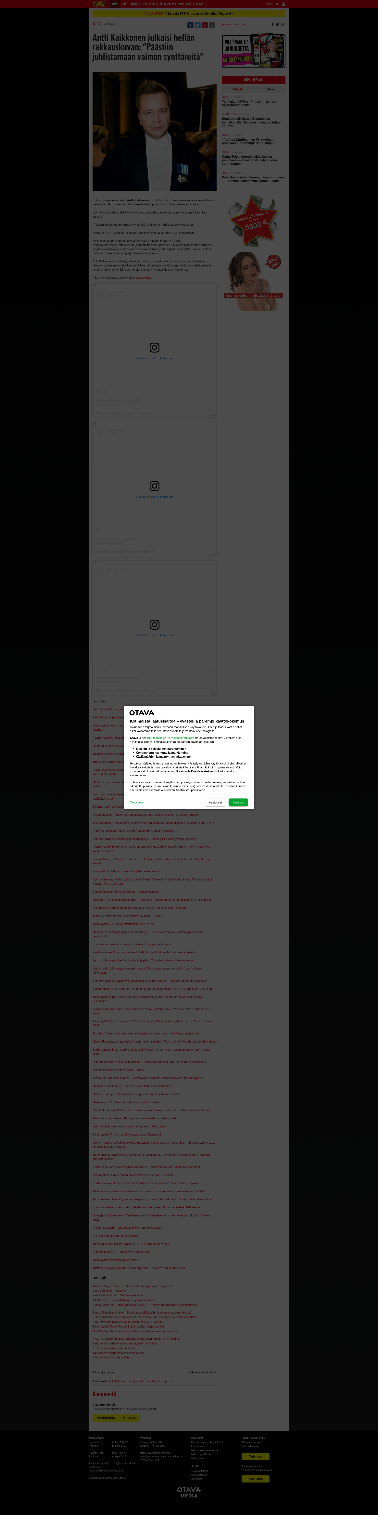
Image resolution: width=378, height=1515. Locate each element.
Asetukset (215, 802)
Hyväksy (238, 802)
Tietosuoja (136, 802)
